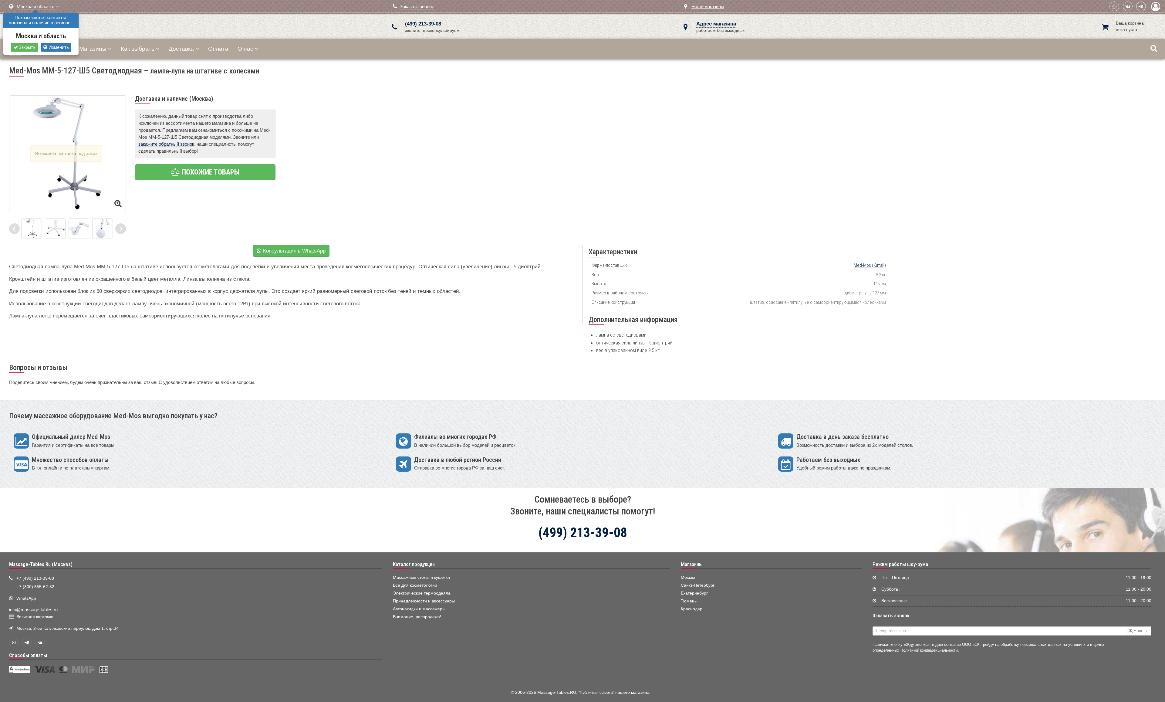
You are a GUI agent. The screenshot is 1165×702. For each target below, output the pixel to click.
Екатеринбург (694, 593)
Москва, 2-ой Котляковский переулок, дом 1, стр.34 (67, 628)
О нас (245, 49)
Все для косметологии (415, 585)
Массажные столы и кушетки (421, 577)
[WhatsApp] (1114, 6)
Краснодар (691, 609)
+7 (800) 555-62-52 (35, 587)
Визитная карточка (34, 617)
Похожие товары (210, 172)
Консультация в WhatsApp (294, 251)
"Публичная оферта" (596, 692)
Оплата (218, 49)
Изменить (58, 47)
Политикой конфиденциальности (929, 650)
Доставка (181, 49)
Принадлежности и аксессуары (424, 601)
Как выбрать (137, 49)
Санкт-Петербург (697, 585)
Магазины (92, 49)
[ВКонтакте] (1128, 6)
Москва (688, 577)
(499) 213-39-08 (423, 24)
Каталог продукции (414, 564)
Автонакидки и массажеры (419, 609)
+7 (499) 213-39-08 (35, 578)
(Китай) (870, 265)
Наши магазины (707, 6)
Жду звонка (1139, 630)
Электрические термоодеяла (422, 593)
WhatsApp (26, 598)
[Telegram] (1141, 6)
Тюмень (689, 601)
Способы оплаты (28, 655)
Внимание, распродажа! (417, 617)
